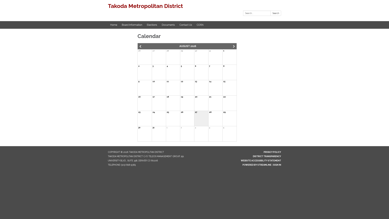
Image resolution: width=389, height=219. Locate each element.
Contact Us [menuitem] (185, 24)
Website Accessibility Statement (261, 160)
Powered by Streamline (257, 165)
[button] (141, 46)
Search (275, 13)
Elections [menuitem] (152, 24)
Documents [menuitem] (168, 24)
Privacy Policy (272, 152)
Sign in (277, 165)
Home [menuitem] (113, 24)
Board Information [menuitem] (132, 24)
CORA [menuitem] (200, 24)
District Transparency (267, 156)
